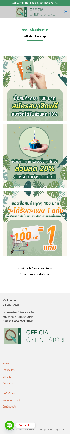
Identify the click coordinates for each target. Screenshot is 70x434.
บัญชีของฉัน (9, 406)
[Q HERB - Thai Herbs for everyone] (35, 12)
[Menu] (5, 12)
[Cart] (65, 12)
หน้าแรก (7, 363)
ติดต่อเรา (8, 383)
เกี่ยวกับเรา (9, 370)
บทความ (7, 376)
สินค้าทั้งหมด (9, 393)
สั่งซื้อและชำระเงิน (12, 400)
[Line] (9, 425)
